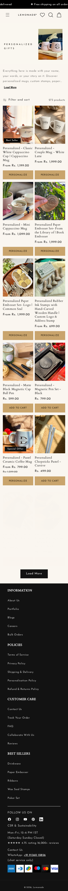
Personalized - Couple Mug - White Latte (49, 152)
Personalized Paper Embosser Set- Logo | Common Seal (17, 305)
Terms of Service (18, 654)
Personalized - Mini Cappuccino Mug (16, 227)
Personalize (18, 175)
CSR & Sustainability (22, 825)
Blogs (11, 617)
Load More (10, 87)
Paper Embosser (18, 772)
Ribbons (13, 780)
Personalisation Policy (22, 680)
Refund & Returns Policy (23, 689)
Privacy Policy (16, 663)
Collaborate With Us (21, 735)
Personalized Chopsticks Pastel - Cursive (48, 462)
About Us (14, 600)
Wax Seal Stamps (19, 789)
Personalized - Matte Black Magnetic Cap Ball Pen (17, 389)
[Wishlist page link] (42, 15)
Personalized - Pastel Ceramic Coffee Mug (17, 460)
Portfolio (13, 609)
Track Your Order (19, 717)
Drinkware (14, 763)
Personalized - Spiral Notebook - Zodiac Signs (17, 538)
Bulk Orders (15, 634)
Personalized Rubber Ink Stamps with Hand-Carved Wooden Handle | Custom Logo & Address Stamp (49, 311)
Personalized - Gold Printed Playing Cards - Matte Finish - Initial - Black (50, 540)
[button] (7, 15)
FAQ (10, 726)
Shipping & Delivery (20, 672)
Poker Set (14, 798)
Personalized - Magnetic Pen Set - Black (48, 389)
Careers (12, 626)
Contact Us (15, 709)
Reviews (13, 743)
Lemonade (38, 887)
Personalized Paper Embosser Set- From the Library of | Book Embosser (49, 230)
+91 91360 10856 (35, 855)
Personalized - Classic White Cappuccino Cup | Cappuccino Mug (17, 154)
